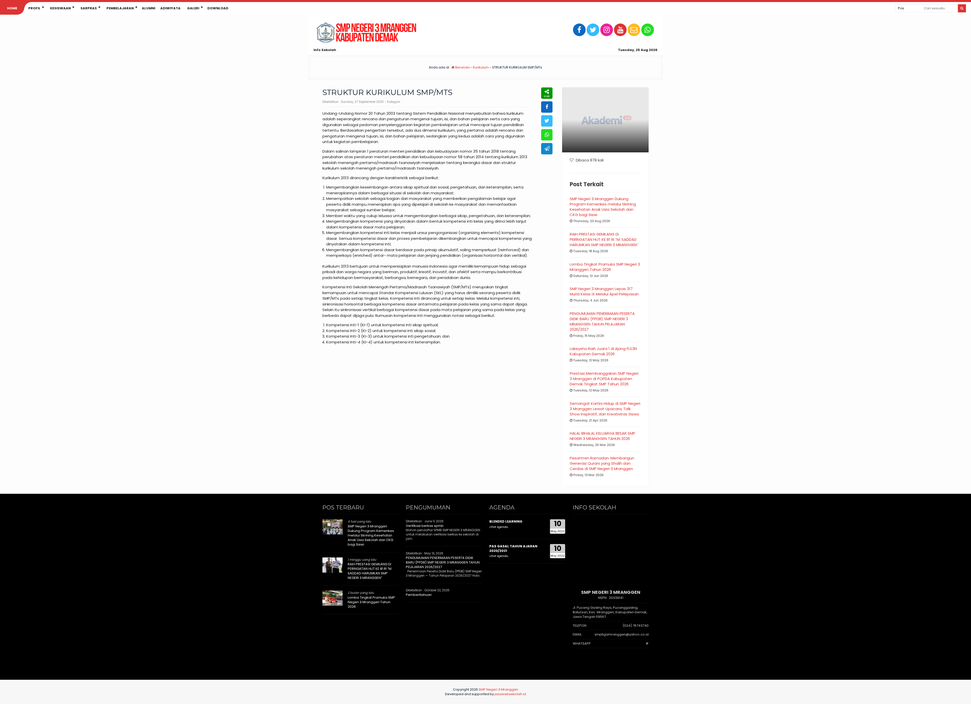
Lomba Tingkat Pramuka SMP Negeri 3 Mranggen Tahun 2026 (605, 267)
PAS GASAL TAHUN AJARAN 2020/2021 (513, 548)
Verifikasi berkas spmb (425, 525)
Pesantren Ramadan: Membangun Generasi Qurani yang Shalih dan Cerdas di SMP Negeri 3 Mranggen (602, 463)
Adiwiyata (170, 8)
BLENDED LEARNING (505, 521)
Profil (34, 8)
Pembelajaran (120, 8)
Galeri (193, 8)
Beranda (462, 67)
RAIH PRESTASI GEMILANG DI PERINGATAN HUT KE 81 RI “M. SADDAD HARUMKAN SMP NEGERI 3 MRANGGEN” (604, 239)
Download (217, 8)
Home (12, 8)
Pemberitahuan (419, 594)
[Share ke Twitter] (547, 121)
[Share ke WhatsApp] (547, 134)
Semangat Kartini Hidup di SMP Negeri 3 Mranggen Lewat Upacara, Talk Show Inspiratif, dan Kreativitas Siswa (605, 409)
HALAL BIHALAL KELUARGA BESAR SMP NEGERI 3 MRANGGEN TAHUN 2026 (602, 436)
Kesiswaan (60, 8)
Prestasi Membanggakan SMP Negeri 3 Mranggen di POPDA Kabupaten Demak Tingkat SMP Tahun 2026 (604, 379)
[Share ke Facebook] (547, 107)
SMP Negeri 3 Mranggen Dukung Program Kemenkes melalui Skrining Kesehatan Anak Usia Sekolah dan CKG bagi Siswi (603, 206)
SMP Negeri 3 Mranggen (498, 689)
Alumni (148, 8)
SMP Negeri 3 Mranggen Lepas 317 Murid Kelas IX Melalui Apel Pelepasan (604, 291)
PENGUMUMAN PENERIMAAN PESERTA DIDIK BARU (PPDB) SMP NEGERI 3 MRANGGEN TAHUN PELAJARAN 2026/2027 (602, 321)
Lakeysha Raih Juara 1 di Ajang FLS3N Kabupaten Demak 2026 (603, 351)
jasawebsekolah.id (510, 694)
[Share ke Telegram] (547, 148)
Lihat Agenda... (499, 527)
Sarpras (88, 8)
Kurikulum (481, 67)
